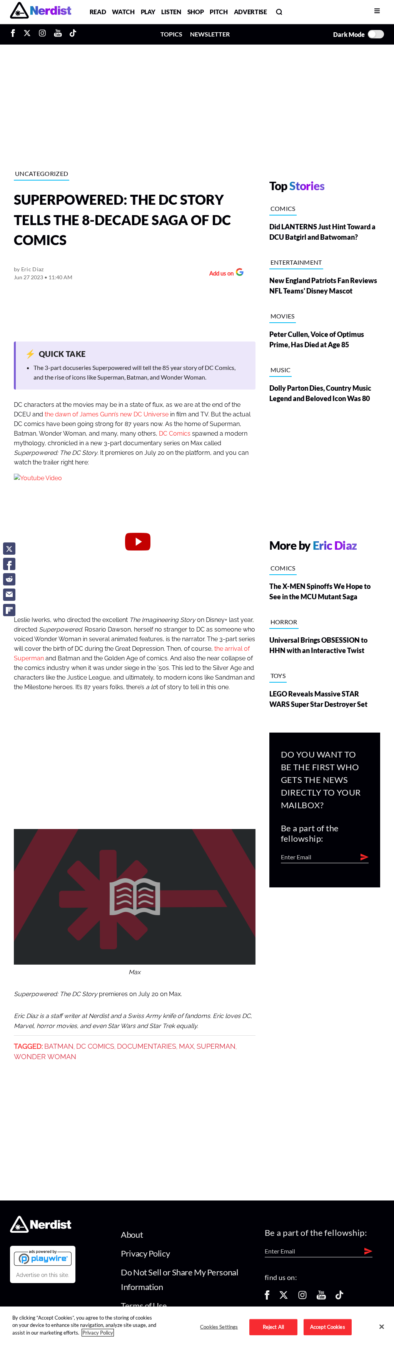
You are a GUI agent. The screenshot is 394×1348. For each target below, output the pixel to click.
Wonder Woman (45, 1057)
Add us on (219, 274)
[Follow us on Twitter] (283, 1297)
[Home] (40, 1230)
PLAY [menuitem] (148, 11)
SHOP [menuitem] (195, 11)
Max (186, 1046)
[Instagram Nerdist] (42, 34)
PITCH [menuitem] (218, 11)
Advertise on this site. (42, 1275)
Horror (283, 621)
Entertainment (296, 262)
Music (280, 369)
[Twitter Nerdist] (27, 34)
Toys (277, 675)
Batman (58, 1046)
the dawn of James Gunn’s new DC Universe (107, 414)
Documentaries (146, 1046)
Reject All (273, 1327)
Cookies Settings (219, 1327)
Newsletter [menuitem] (210, 34)
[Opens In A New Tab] (43, 1258)
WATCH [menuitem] (123, 11)
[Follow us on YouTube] (321, 1297)
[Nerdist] (40, 12)
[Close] (381, 1326)
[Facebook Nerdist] (15, 34)
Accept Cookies (327, 1327)
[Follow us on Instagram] (302, 1297)
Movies (282, 316)
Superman (216, 1046)
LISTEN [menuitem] (171, 11)
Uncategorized (41, 173)
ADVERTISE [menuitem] (250, 11)
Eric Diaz (32, 269)
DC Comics (174, 433)
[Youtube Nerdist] (58, 34)
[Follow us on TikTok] (339, 1297)
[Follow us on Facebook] (267, 1297)
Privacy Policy (145, 1253)
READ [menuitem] (98, 11)
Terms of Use (144, 1305)
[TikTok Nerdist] (73, 34)
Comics (283, 208)
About (132, 1234)
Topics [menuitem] (171, 34)
